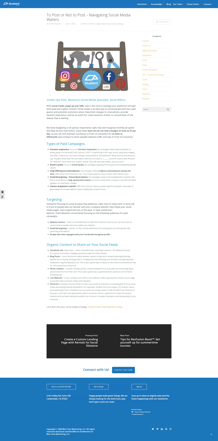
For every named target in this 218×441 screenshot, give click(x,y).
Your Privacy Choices (142, 412)
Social (113, 24)
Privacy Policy (136, 409)
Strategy (120, 24)
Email (144, 60)
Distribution (147, 55)
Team (144, 89)
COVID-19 (91, 24)
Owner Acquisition (149, 69)
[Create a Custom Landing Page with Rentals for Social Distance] (78, 341)
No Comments (164, 22)
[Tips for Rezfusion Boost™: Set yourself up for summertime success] (140, 341)
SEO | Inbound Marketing (152, 74)
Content (83, 24)
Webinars (146, 94)
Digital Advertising (103, 24)
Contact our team (123, 370)
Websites (146, 98)
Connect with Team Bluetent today (105, 306)
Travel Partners (137, 414)
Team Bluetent (55, 24)
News (144, 65)
